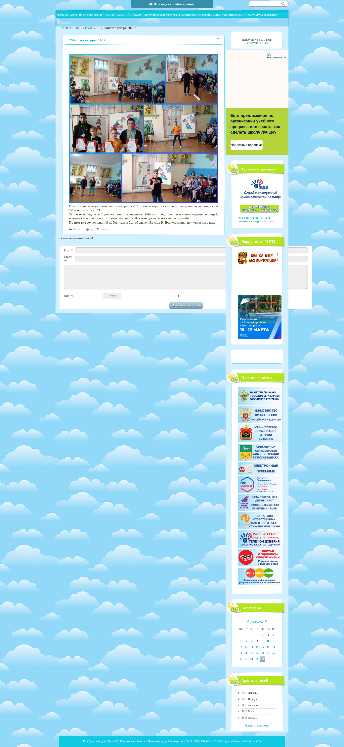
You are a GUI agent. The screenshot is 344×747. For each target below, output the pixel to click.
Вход (266, 42)
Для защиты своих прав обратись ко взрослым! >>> (256, 219)
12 (240, 647)
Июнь (89, 28)
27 (246, 659)
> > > (241, 587)
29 (257, 659)
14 (251, 647)
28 (251, 659)
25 (273, 653)
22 (257, 653)
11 (274, 641)
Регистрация (253, 42)
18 (273, 647)
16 (262, 647)
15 (257, 647)
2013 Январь (249, 699)
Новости (78, 229)
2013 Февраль (250, 705)
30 (98, 28)
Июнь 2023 (257, 622)
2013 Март (248, 711)
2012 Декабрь (250, 692)
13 (246, 647)
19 (240, 653)
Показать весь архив (257, 725)
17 (268, 647)
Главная (65, 28)
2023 (78, 28)
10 (268, 641)
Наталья (105, 229)
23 (262, 653)
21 (251, 653)
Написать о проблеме (247, 145)
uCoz (258, 741)
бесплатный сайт (243, 741)
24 (268, 653)
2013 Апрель (249, 717)
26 (240, 659)
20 (246, 653)
